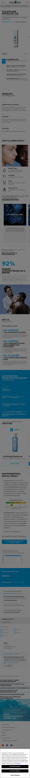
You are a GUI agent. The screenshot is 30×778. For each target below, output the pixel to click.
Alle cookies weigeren (15, 771)
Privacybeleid (17, 763)
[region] (15, 763)
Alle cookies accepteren (15, 766)
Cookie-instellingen (15, 775)
